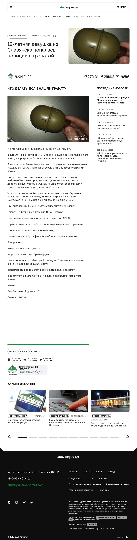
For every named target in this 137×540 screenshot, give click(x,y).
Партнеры (104, 490)
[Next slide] (127, 437)
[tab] (22, 437)
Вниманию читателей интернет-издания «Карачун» (112, 114)
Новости (73, 471)
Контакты (103, 478)
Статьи (86, 471)
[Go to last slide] (10, 437)
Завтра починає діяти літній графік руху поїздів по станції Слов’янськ (109, 424)
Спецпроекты (75, 478)
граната (12, 351)
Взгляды (112, 471)
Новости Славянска (29, 16)
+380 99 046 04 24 (19, 478)
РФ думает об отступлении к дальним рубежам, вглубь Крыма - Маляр (112, 140)
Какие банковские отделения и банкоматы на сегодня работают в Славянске (67, 422)
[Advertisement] (48, 320)
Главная (11, 16)
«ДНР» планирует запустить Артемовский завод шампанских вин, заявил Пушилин (112, 157)
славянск (35, 351)
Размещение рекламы (117, 484)
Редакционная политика (80, 490)
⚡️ (113, 100)
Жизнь (99, 471)
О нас (90, 478)
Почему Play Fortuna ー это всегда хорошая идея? (111, 126)
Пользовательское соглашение (84, 484)
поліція (23, 351)
